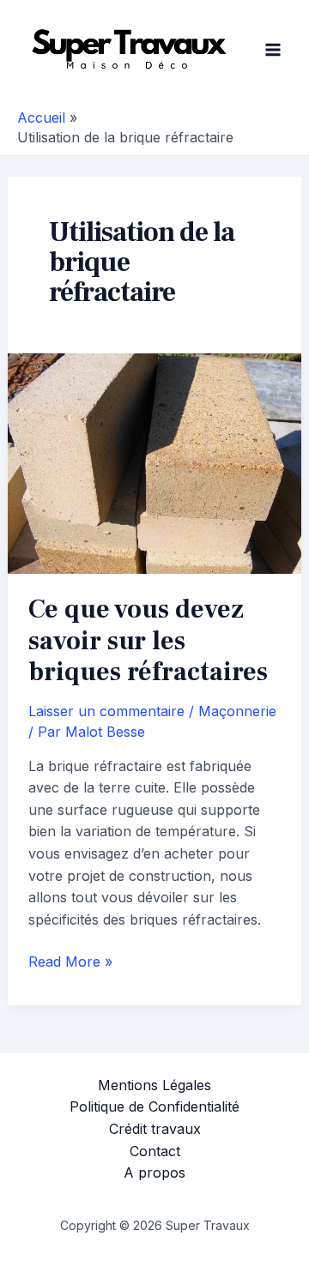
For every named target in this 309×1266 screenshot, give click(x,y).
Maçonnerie (237, 711)
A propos (154, 1172)
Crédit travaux (155, 1128)
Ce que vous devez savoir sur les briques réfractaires (148, 641)
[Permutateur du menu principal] (273, 50)
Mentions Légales (154, 1085)
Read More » (70, 963)
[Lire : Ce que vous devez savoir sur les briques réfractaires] (155, 461)
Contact (155, 1151)
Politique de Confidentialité (154, 1106)
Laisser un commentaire (106, 711)
